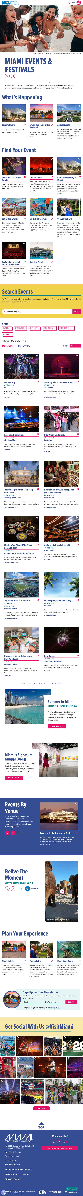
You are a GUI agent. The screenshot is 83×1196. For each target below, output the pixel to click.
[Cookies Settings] (3, 1192)
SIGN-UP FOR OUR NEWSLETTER (59, 1148)
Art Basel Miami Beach (15, 81)
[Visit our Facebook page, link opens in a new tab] (59, 1142)
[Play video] (62, 891)
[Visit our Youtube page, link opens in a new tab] (65, 1142)
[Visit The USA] (42, 1192)
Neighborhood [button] (65, 328)
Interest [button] (6, 334)
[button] (79, 106)
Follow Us (35, 889)
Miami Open (64, 81)
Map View (25, 346)
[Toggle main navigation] (79, 3)
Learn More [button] (57, 726)
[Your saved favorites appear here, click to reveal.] (69, 3)
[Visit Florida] (55, 1192)
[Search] (76, 311)
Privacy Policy (55, 1008)
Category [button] (33, 328)
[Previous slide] (7, 833)
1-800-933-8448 (14, 1156)
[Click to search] (5, 311)
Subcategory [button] (48, 328)
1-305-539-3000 (14, 1152)
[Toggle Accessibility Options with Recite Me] (73, 3)
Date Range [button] (19, 328)
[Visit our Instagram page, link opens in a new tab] (54, 1142)
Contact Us (12, 1160)
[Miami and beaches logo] (21, 1138)
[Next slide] (13, 833)
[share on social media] (13, 76)
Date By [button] (6, 328)
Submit (71, 1002)
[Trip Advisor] (71, 1192)
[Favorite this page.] (7, 76)
